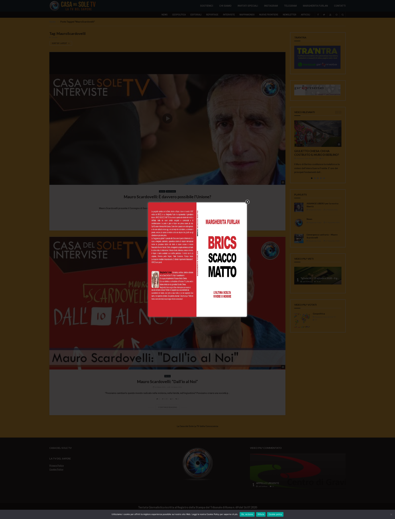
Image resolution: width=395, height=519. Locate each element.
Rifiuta (261, 514)
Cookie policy (275, 514)
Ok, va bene (247, 514)
